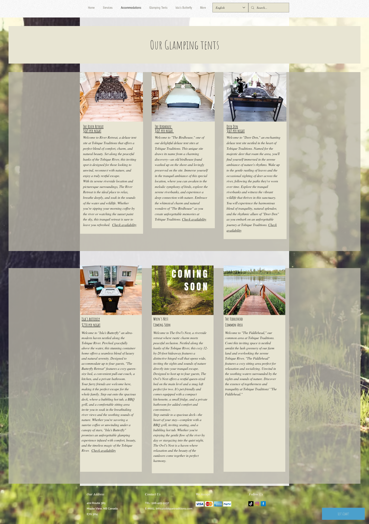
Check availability (124, 224)
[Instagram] (257, 503)
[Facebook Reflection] (263, 503)
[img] (200, 504)
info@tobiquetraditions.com (174, 508)
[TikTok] (250, 503)
